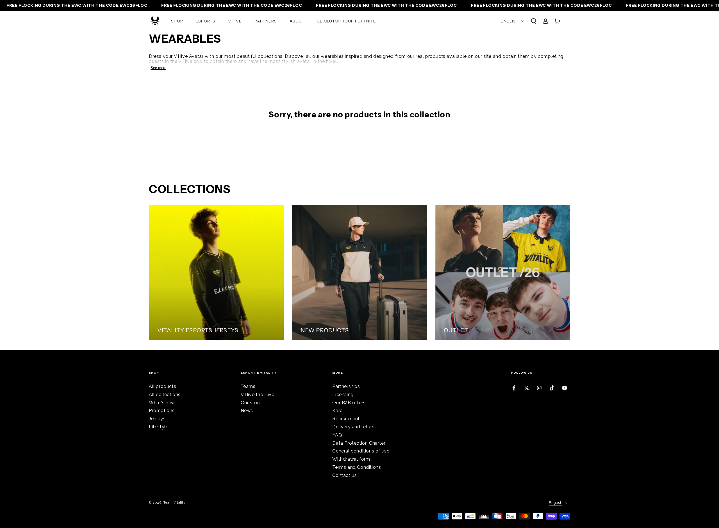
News (247, 410)
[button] (534, 21)
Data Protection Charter (358, 443)
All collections (165, 394)
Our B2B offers (348, 402)
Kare (337, 410)
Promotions (162, 410)
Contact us (344, 475)
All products (162, 386)
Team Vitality (174, 502)
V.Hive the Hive (257, 394)
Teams (248, 386)
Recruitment (346, 418)
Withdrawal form (351, 459)
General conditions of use (360, 451)
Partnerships (346, 386)
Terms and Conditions (356, 467)
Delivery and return (353, 426)
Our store (251, 402)
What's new (162, 402)
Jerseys (157, 418)
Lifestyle (158, 426)
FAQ (337, 435)
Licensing (342, 394)
